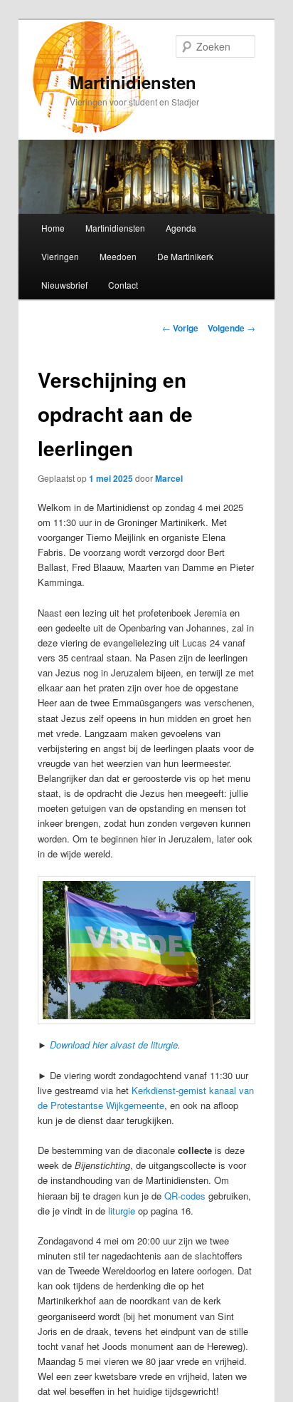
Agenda (181, 228)
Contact (123, 285)
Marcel (169, 478)
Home (53, 228)
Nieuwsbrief (64, 285)
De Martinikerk (185, 256)
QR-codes (185, 1195)
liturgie (121, 1210)
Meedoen (118, 256)
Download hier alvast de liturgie (114, 1044)
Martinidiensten (133, 82)
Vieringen (60, 256)
